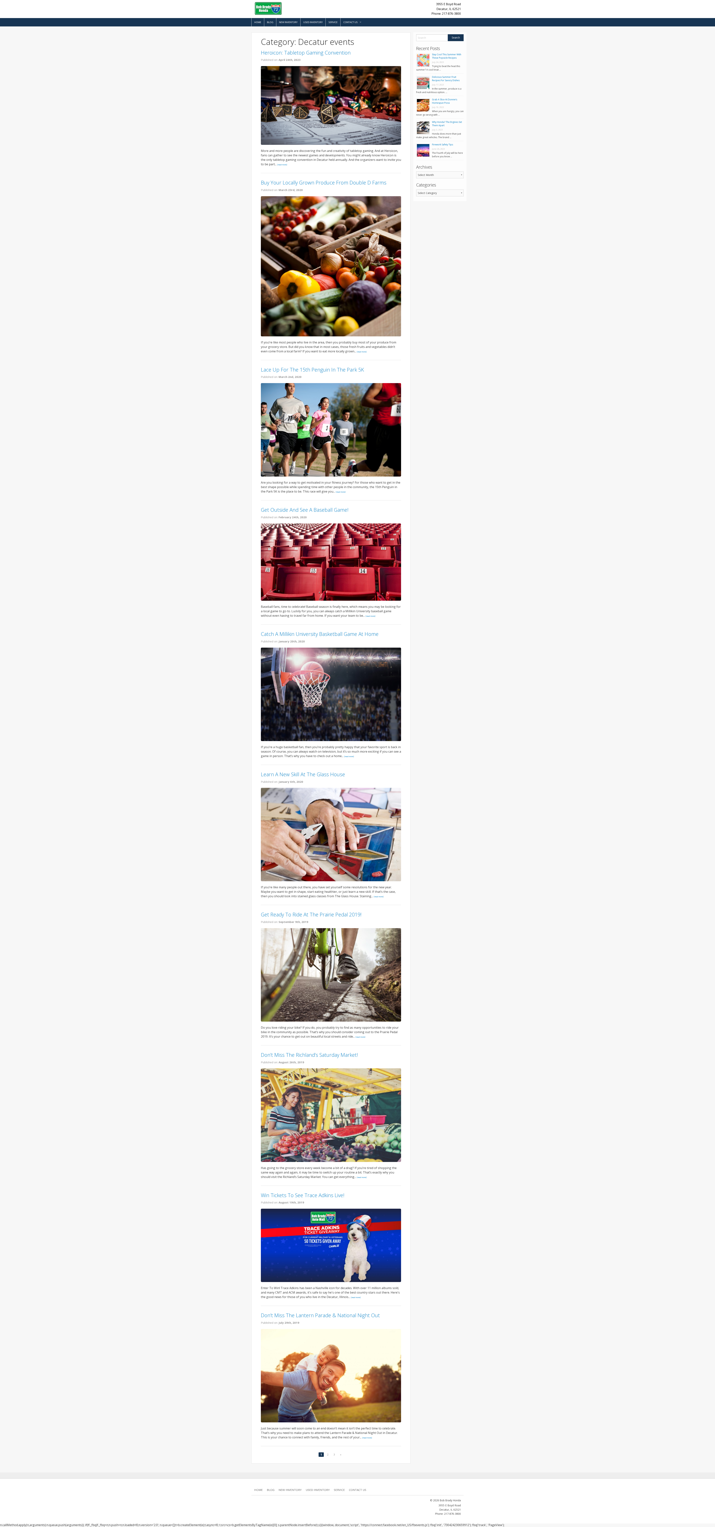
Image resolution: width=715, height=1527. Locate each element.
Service (333, 22)
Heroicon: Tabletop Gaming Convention (306, 52)
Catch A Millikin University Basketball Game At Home (320, 633)
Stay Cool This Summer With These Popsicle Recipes (446, 56)
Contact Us (350, 22)
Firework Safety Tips (442, 144)
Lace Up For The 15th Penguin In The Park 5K (312, 369)
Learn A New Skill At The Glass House (303, 774)
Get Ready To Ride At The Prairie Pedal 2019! (311, 914)
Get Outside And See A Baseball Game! (304, 509)
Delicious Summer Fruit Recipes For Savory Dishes (446, 78)
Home (257, 22)
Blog (270, 22)
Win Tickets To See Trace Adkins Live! (302, 1195)
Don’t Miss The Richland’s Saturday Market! (309, 1054)
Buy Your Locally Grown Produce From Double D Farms (323, 182)
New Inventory (288, 22)
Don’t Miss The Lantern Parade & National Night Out (320, 1315)
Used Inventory (313, 22)
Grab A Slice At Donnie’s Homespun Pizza (444, 101)
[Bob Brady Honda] (268, 8)
